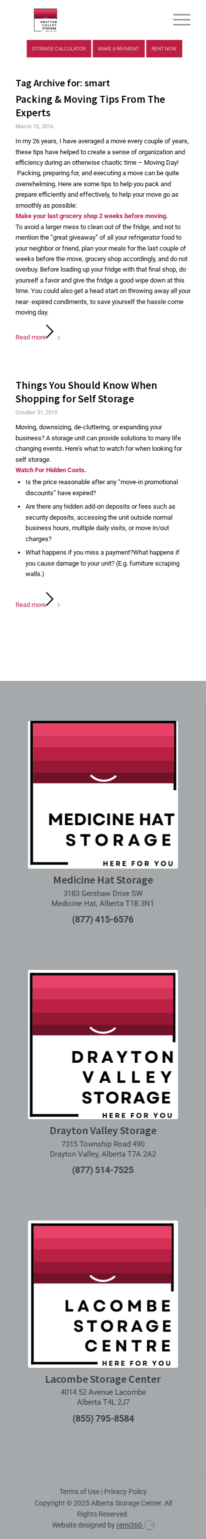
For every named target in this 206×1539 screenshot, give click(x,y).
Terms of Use (80, 1492)
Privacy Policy (125, 1492)
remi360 (130, 1525)
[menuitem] (176, 20)
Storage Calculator (59, 48)
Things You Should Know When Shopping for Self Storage (86, 391)
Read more (31, 337)
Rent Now (164, 48)
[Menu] (176, 20)
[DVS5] (86, 20)
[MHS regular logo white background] (103, 795)
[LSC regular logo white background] (103, 1294)
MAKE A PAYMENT (118, 48)
